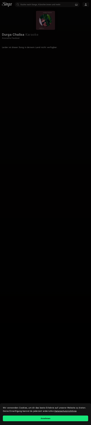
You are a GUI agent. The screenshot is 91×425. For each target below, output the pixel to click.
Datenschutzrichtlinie (65, 411)
